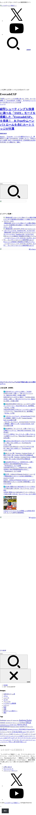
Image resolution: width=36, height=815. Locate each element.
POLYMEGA (23, 729)
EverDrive (22, 722)
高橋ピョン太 (23, 741)
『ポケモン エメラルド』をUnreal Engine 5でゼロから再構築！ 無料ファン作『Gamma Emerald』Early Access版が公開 (19, 423)
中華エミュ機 (11, 742)
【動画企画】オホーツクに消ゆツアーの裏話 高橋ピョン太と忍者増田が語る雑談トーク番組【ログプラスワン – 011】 (19, 225)
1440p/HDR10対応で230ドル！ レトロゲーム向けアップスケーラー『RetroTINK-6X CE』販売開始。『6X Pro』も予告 (19, 411)
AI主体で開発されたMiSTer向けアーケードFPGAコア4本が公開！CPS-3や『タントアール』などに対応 (19, 493)
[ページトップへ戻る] (0, 806)
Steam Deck (31, 729)
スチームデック (12, 738)
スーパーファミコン (24, 738)
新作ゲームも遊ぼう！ (10, 711)
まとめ (5, 699)
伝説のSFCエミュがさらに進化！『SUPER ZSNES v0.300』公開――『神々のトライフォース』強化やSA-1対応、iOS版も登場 (19, 399)
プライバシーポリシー (10, 770)
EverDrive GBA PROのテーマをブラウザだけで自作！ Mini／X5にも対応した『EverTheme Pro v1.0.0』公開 (18, 448)
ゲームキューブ (17, 734)
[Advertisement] (18, 69)
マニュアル (6, 701)
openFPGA (22, 726)
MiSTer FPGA (22, 725)
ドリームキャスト (7, 740)
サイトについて (8, 769)
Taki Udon (9, 731)
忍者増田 (18, 742)
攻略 (4, 709)
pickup (3, 728)
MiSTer (15, 724)
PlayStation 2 (16, 729)
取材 (4, 707)
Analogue (3, 720)
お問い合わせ (7, 767)
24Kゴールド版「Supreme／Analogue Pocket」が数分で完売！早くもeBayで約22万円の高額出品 (19, 458)
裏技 (4, 712)
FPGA (28, 722)
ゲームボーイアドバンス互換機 (15, 736)
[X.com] (16, 21)
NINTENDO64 (5, 726)
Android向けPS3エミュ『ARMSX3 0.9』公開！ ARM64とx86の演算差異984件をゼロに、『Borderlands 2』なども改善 (17, 469)
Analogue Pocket (25, 720)
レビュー (6, 705)
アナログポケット (19, 732)
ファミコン (15, 740)
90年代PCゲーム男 (9, 694)
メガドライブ (28, 740)
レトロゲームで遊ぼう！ (12, 802)
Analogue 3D (9, 720)
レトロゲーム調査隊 (9, 703)
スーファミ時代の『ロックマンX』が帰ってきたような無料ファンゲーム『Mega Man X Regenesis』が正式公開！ (19, 436)
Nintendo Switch (14, 726)
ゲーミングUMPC (8, 734)
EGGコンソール (15, 722)
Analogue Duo (15, 720)
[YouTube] (16, 34)
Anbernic (2, 722)
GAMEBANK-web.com (5, 724)
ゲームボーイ (26, 734)
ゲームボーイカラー (28, 736)
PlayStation (10, 729)
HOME (5, 685)
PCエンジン (29, 726)
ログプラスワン (4, 741)
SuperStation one (3, 731)
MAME (12, 724)
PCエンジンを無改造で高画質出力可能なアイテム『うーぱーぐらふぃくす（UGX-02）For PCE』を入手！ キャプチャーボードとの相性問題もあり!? (19, 243)
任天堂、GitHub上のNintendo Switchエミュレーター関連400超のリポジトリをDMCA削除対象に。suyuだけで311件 (19, 481)
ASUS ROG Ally (9, 722)
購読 (5, 811)
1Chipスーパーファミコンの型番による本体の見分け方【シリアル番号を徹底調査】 (19, 511)
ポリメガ (22, 740)
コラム (5, 696)
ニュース (6, 698)
